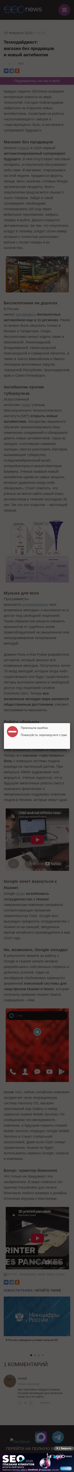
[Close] (70, 723)
